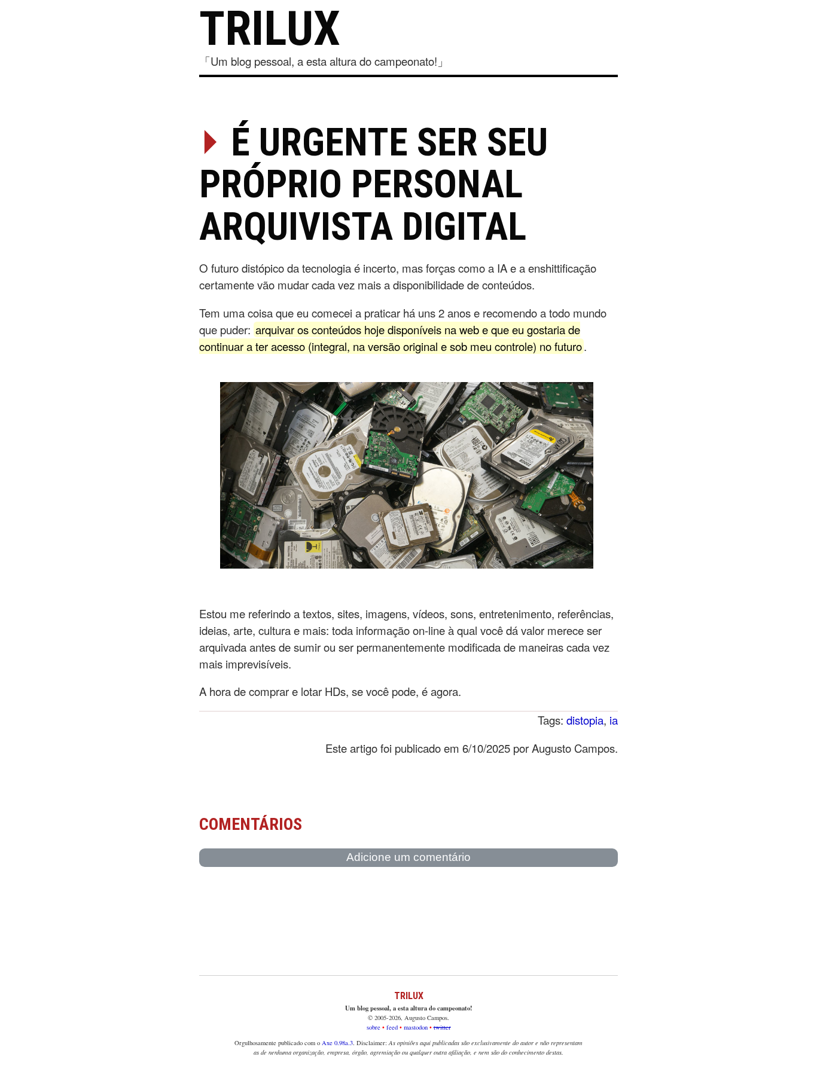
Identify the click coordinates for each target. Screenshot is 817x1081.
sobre (373, 1027)
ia (613, 720)
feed (392, 1027)
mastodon (416, 1027)
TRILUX (269, 29)
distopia (584, 720)
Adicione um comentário (408, 857)
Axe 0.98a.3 (337, 1043)
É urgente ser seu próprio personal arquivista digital (373, 184)
